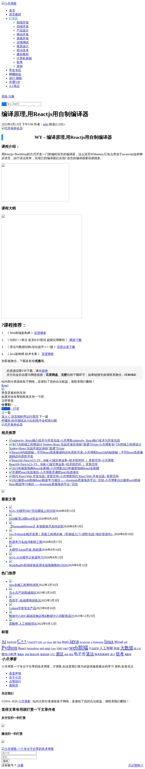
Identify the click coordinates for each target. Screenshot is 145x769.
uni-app (45, 648)
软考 (20, 62)
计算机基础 (24, 58)
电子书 (79, 654)
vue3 (66, 648)
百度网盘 (40, 333)
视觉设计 (23, 46)
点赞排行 (15, 681)
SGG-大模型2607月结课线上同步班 (32, 510)
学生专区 (15, 70)
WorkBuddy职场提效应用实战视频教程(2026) (38, 565)
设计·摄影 (15, 78)
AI (4, 641)
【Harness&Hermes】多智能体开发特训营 (36, 526)
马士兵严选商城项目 (22, 592)
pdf (125, 642)
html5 (65, 641)
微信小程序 (9, 654)
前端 (117, 648)
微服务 (20, 654)
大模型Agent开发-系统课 (25, 549)
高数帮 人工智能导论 (23, 623)
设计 (112, 654)
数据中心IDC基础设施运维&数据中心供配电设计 (41, 616)
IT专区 (13, 18)
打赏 (15, 408)
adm (45, 124)
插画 (27, 655)
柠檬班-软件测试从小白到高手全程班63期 (29, 420)
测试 (59, 654)
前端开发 (23, 22)
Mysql (118, 642)
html (59, 642)
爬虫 (71, 654)
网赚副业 (15, 74)
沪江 (52, 654)
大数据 (126, 648)
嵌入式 (137, 648)
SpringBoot (33, 648)
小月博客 (24, 701)
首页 (12, 10)
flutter (49, 642)
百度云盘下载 (66, 347)
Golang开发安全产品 (22, 608)
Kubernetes (98, 642)
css (40, 642)
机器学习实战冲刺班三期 (25, 542)
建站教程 (23, 54)
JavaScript (84, 642)
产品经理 (94, 648)
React (5, 385)
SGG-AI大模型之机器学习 (26, 557)
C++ (22, 641)
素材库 (13, 685)
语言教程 (15, 14)
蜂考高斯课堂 (102, 654)
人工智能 (106, 648)
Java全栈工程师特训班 (24, 584)
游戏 (66, 654)
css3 (44, 642)
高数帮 (128, 654)
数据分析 (35, 654)
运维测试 (23, 42)
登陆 (5, 96)
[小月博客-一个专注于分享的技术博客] (28, 748)
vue (59, 648)
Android (11, 641)
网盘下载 (75, 340)
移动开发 (23, 34)
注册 (11, 96)
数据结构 (44, 654)
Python (9, 647)
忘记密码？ (135, 765)
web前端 (78, 647)
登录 (45, 370)
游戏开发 (23, 38)
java (74, 641)
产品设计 (23, 30)
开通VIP (14, 82)
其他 (20, 66)
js (92, 642)
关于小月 (15, 677)
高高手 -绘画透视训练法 (25, 600)
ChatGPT (32, 642)
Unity (53, 648)
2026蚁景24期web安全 (23, 518)
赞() (6, 408)
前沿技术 (23, 50)
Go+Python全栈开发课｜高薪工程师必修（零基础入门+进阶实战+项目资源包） (61, 534)
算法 (90, 654)
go (54, 642)
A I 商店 (14, 86)
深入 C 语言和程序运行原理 (20, 416)
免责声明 (15, 673)
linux (109, 641)
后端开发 (23, 26)
